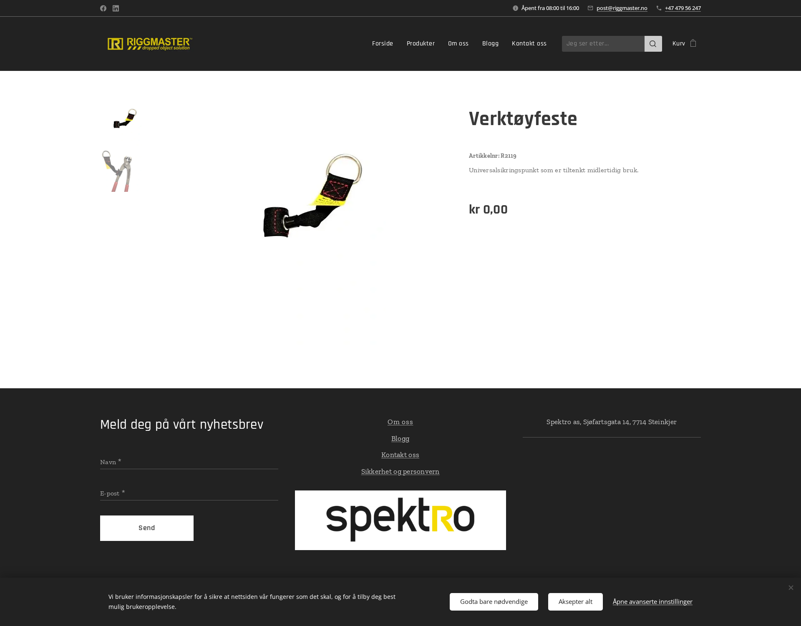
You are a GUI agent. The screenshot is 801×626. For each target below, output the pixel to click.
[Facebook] (103, 8)
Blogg (400, 438)
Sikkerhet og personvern (400, 471)
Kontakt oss (400, 454)
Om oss (400, 421)
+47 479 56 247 (683, 8)
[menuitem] (385, 43)
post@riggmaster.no (622, 8)
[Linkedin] (116, 8)
